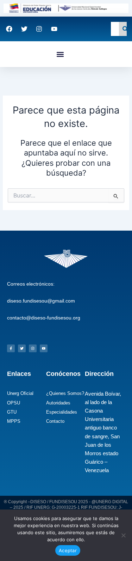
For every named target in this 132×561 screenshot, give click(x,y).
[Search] (125, 29)
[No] (123, 535)
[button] (60, 54)
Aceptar (68, 550)
